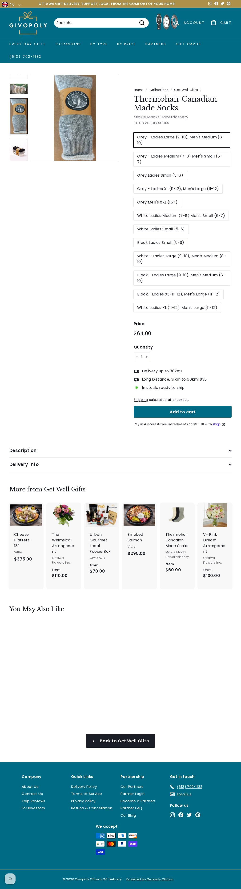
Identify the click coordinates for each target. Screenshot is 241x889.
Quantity (143, 347)
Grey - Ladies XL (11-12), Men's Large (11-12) (178, 188)
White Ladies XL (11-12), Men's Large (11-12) (177, 307)
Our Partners (132, 786)
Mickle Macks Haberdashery (161, 117)
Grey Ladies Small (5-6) (160, 175)
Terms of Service (86, 793)
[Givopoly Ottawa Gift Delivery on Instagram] (172, 814)
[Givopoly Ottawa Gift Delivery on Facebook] (180, 814)
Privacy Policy (83, 800)
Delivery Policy (84, 786)
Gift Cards (188, 44)
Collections (158, 90)
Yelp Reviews (33, 800)
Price (139, 324)
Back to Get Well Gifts (124, 741)
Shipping (141, 400)
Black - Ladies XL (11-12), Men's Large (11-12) (178, 294)
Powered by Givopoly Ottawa (149, 879)
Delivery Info (24, 464)
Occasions (68, 44)
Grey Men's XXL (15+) (157, 202)
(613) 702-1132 (25, 56)
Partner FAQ (131, 808)
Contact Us (32, 793)
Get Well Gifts (186, 90)
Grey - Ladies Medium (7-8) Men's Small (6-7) (179, 159)
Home (139, 90)
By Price (126, 44)
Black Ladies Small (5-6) (160, 242)
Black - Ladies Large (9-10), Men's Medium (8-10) (181, 277)
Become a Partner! (137, 800)
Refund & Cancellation (91, 808)
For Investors (33, 808)
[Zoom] (75, 118)
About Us (30, 786)
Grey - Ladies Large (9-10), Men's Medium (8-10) (180, 139)
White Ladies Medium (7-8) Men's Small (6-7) (181, 215)
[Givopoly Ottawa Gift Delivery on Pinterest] (197, 814)
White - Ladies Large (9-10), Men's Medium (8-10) (181, 258)
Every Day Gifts (27, 44)
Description (22, 450)
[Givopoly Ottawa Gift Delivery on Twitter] (189, 814)
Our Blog (128, 815)
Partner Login (132, 793)
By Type (99, 44)
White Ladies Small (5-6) (161, 229)
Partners (155, 44)
